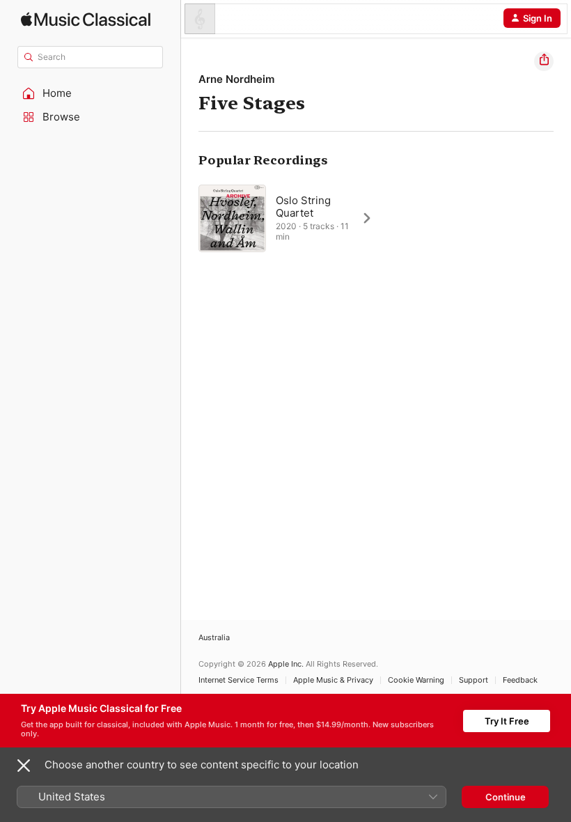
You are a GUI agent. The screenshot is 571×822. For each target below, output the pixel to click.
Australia (214, 638)
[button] (90, 93)
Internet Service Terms (238, 680)
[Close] (23, 765)
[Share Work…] (544, 61)
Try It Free (507, 721)
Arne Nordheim (236, 79)
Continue (505, 796)
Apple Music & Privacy (333, 680)
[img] (85, 19)
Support (473, 680)
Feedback (520, 680)
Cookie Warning (416, 680)
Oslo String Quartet (303, 206)
